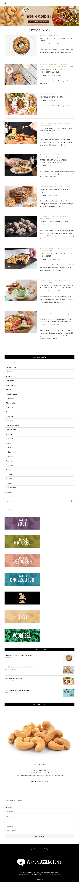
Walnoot (9, 376)
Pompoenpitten (11, 363)
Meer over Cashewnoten (39, 781)
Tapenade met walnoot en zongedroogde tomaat (53, 161)
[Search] (73, 3)
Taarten (10, 483)
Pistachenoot (10, 381)
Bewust (8, 372)
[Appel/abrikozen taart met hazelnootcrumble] (21, 74)
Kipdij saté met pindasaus (52, 97)
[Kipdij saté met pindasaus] (21, 104)
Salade (10, 479)
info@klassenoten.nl (55, 874)
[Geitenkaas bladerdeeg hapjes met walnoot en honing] (21, 133)
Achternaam (9, 817)
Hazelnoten (10, 416)
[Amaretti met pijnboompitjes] (21, 226)
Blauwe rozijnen (11, 367)
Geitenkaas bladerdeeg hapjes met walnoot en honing (57, 129)
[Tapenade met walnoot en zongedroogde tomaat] (21, 165)
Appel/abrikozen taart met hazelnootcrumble (53, 71)
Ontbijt (10, 434)
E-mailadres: (9, 826)
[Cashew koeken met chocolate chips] (21, 196)
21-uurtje (11, 456)
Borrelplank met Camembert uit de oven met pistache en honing (56, 320)
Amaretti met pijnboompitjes (54, 221)
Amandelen (10, 412)
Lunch (10, 443)
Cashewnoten (11, 385)
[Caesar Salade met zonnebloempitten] (68, 693)
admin (44, 44)
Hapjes (10, 465)
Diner (10, 452)
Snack (10, 474)
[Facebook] (32, 848)
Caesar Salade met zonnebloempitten (18, 690)
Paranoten (9, 407)
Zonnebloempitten (12, 425)
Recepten (9, 461)
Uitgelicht (9, 492)
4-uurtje (10, 447)
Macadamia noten (12, 394)
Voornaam (8, 807)
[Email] (46, 848)
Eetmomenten (11, 430)
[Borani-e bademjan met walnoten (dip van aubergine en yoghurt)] (21, 290)
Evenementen (11, 488)
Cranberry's (10, 398)
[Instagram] (39, 848)
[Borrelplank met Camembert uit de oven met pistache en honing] (21, 322)
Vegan (10, 470)
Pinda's (8, 389)
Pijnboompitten (11, 403)
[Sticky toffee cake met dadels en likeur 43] (21, 45)
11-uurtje (11, 439)
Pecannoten (10, 421)
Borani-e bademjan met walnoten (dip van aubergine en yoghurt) (56, 286)
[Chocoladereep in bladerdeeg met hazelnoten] (21, 258)
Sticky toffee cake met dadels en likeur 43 (19, 655)
